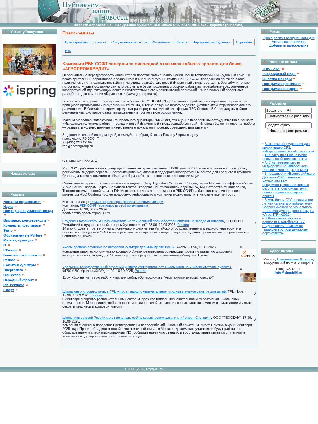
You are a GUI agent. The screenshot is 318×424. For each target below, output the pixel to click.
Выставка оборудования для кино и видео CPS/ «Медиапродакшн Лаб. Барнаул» (288, 147)
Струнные (244, 42)
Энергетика (13, 270)
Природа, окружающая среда (28, 211)
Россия (183, 225)
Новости (99, 42)
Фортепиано (161, 42)
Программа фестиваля (281, 84)
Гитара (182, 42)
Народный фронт (18, 280)
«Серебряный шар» (279, 74)
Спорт (8, 290)
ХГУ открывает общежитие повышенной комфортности (284, 156)
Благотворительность (22, 255)
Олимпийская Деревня (295, 259)
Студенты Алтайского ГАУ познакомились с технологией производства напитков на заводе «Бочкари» (143, 221)
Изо (68, 51)
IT (5, 245)
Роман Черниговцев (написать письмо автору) (127, 202)
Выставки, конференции (24, 220)
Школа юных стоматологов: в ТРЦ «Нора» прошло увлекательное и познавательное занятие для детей (144, 291)
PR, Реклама (13, 285)
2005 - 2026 (271, 69)
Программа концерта (280, 89)
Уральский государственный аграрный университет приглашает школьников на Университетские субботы (146, 267)
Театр (8, 230)
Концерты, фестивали (22, 225)
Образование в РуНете (22, 235)
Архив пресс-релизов (289, 41)
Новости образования (22, 202)
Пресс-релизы (76, 42)
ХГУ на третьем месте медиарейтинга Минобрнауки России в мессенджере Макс (285, 166)
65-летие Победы (277, 79)
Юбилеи (10, 250)
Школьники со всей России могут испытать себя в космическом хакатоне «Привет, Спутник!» (136, 317)
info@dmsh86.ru (288, 272)
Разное (9, 260)
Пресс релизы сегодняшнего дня (289, 38)
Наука (8, 207)
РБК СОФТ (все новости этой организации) (114, 205)
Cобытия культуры (19, 265)
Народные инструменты (212, 42)
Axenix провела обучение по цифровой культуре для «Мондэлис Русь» (118, 247)
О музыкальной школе (129, 42)
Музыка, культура (18, 240)
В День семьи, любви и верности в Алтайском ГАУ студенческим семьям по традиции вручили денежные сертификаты (285, 225)
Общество (12, 275)
